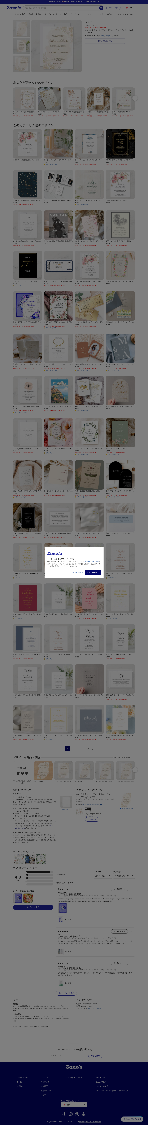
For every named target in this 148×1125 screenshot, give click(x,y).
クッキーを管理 (77, 572)
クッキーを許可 (93, 572)
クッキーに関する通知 (91, 562)
